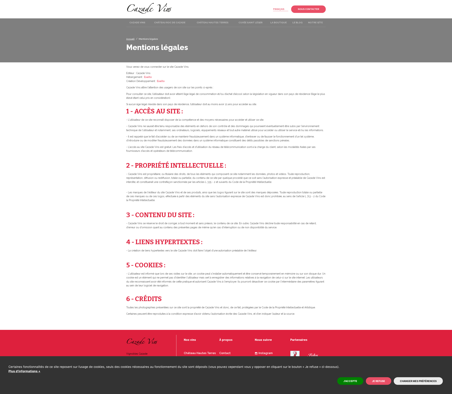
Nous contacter (308, 9)
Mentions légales (148, 39)
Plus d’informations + (24, 371)
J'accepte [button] (350, 381)
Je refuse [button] (378, 381)
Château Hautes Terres (200, 353)
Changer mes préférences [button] (418, 381)
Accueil (130, 39)
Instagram (265, 353)
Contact (225, 353)
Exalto (148, 77)
